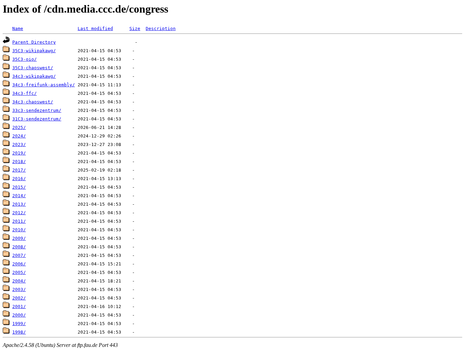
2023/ (19, 144)
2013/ (19, 204)
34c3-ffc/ (24, 93)
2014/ (19, 195)
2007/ (19, 255)
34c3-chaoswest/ (32, 101)
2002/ (19, 298)
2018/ (19, 161)
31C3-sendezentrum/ (36, 118)
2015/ (19, 187)
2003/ (19, 289)
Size (134, 28)
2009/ (19, 238)
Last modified (95, 28)
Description (161, 28)
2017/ (19, 170)
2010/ (19, 229)
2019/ (19, 153)
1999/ (19, 323)
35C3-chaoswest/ (32, 67)
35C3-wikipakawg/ (34, 50)
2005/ (19, 272)
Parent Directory (34, 42)
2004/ (19, 280)
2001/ (19, 306)
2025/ (19, 127)
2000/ (19, 315)
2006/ (19, 263)
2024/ (19, 135)
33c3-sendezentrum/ (36, 110)
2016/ (19, 178)
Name (17, 28)
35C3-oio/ (24, 59)
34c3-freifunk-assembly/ (43, 84)
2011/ (19, 221)
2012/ (19, 212)
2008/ (19, 246)
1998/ (19, 332)
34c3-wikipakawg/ (34, 76)
